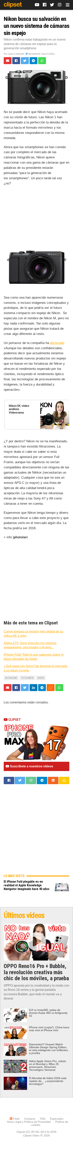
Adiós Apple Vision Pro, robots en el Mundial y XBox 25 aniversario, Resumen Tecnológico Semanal (47, 1065)
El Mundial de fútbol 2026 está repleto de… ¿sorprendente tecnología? (47, 1081)
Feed (15, 1118)
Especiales (56, 1118)
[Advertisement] (36, 215)
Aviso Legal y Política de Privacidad (29, 1121)
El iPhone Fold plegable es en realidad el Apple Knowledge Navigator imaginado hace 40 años (26, 885)
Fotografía (27, 678)
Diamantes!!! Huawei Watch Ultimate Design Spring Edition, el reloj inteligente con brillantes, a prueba (49, 1049)
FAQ (42, 1118)
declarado (57, 343)
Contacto (29, 1118)
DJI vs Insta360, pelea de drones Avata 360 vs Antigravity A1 (48, 1013)
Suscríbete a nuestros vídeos (31, 766)
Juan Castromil (16, 54)
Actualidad (11, 678)
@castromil (34, 54)
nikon (41, 678)
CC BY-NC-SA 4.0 (37, 1131)
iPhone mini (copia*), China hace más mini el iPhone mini (49, 1029)
